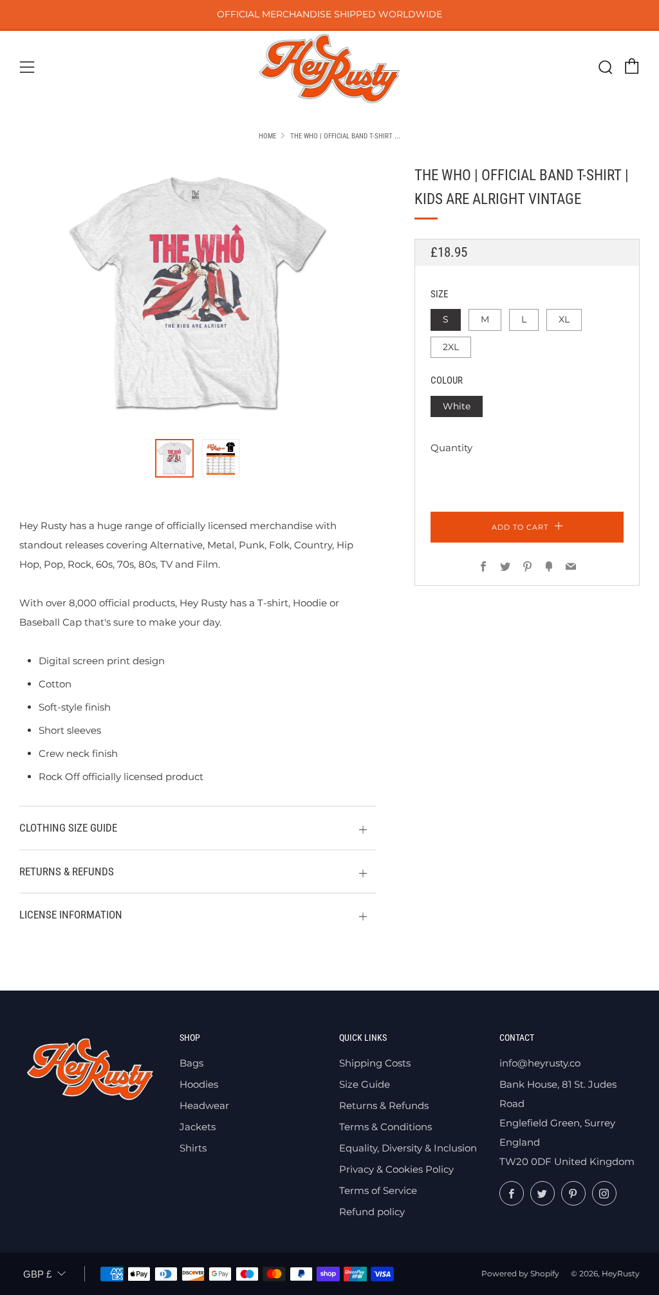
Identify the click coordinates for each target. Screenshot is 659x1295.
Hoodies (199, 1084)
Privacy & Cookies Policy (396, 1169)
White (456, 406)
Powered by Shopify (520, 1273)
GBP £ (37, 1274)
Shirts (193, 1148)
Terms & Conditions (385, 1127)
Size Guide (364, 1084)
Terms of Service (378, 1190)
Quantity (451, 448)
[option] (198, 294)
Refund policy (372, 1212)
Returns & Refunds (384, 1105)
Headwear (204, 1105)
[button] (174, 458)
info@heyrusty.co (539, 1063)
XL (564, 319)
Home (267, 136)
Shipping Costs (375, 1063)
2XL (451, 347)
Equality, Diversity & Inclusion (408, 1148)
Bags (191, 1063)
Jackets (198, 1127)
